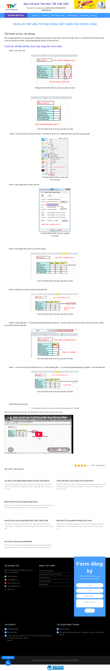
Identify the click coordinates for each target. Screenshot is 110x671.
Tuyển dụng (83, 15)
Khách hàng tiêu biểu (57, 15)
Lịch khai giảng (72, 15)
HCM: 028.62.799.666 (53, 8)
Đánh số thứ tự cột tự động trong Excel (21, 502)
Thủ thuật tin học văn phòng (40, 20)
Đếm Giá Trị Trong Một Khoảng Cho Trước (74, 520)
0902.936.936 (12, 576)
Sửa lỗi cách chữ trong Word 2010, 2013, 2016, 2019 (26, 520)
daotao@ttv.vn (12, 580)
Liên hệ (93, 15)
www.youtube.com (14, 583)
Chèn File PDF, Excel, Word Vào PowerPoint (75, 481)
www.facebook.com (14, 586)
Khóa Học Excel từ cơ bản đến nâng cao (55, 408)
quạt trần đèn (43, 584)
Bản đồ (9, 640)
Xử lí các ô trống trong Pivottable (18, 541)
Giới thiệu (45, 15)
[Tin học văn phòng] (55, 668)
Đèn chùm (11, 589)
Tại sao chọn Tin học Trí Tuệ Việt (50, 574)
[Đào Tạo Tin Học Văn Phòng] (12, 6)
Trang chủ (35, 15)
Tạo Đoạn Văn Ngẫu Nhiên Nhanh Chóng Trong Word (27, 481)
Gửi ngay (90, 610)
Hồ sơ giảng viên (45, 581)
